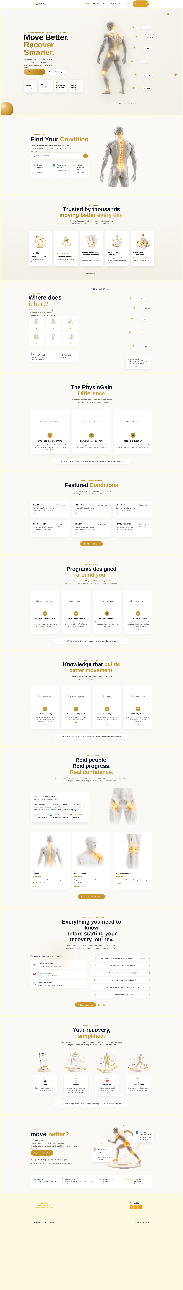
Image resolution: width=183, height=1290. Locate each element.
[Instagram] (135, 1207)
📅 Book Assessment (85, 1005)
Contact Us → (103, 1005)
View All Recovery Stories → (91, 897)
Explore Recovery (55, 72)
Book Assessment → (42, 1153)
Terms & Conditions (44, 1205)
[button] (99, 3)
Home (87, 4)
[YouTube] (140, 1207)
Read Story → (37, 886)
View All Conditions (91, 544)
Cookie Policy (40, 1208)
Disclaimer (49, 1208)
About (127, 4)
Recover (95, 4)
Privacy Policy (43, 1203)
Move (104, 4)
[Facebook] (131, 1207)
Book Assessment (141, 4)
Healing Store (116, 4)
